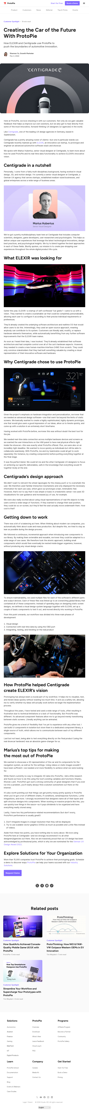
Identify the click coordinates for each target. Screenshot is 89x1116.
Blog (9, 1082)
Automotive (11, 1027)
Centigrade (13, 132)
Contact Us (36, 1077)
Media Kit (36, 1072)
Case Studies (11, 1091)
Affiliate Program (64, 1027)
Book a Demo (62, 1072)
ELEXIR (40, 143)
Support (10, 1077)
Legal (25, 1102)
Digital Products (13, 1055)
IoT (8, 1051)
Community (62, 1036)
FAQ (33, 1051)
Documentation (12, 1072)
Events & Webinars (13, 1087)
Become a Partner (64, 1032)
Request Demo (13, 873)
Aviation (10, 1032)
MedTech (10, 1046)
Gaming (9, 1041)
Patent (30, 1102)
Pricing (60, 1077)
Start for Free (63, 1068)
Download (36, 1032)
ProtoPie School (13, 1068)
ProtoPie (31, 862)
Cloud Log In (36, 1046)
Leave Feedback (38, 1041)
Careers (35, 1068)
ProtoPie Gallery (63, 1041)
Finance (9, 1036)
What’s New (36, 1036)
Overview (35, 1027)
